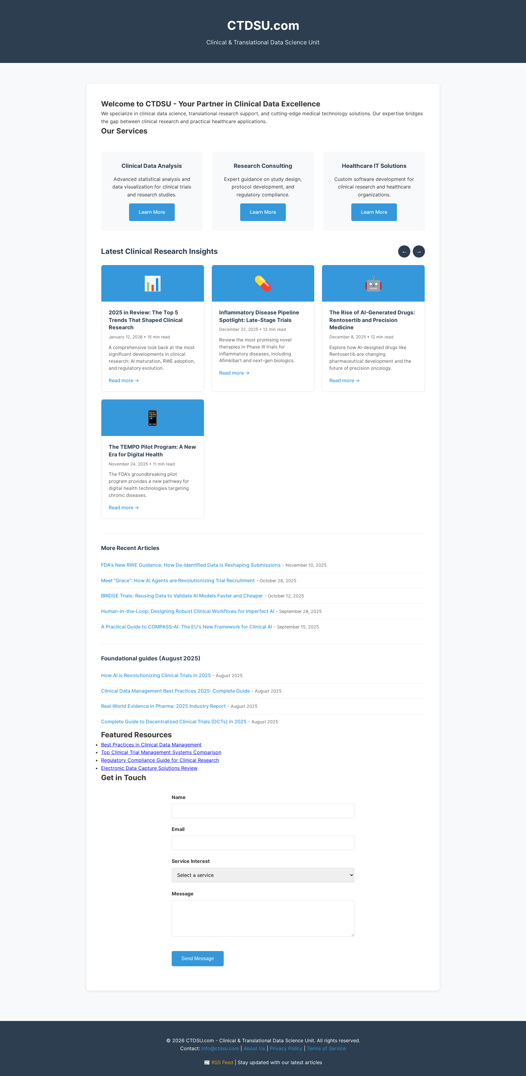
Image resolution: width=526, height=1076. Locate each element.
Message (183, 894)
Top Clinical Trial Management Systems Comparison (161, 752)
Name (179, 797)
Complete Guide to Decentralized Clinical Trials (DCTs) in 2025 (174, 721)
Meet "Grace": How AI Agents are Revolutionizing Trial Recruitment (178, 580)
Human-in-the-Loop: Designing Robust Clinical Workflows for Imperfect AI (187, 611)
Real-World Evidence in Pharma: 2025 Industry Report (163, 706)
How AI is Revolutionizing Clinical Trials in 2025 (156, 675)
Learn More (152, 212)
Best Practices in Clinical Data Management (151, 745)
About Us (254, 1048)
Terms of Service (326, 1048)
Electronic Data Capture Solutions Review (149, 768)
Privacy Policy (286, 1048)
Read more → (124, 380)
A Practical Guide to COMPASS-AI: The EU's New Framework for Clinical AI (186, 627)
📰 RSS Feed (218, 1062)
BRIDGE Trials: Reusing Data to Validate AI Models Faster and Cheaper (182, 596)
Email (178, 829)
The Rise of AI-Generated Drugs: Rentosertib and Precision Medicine (372, 319)
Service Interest (191, 861)
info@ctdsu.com (220, 1048)
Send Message (197, 958)
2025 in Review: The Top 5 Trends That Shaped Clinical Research (146, 319)
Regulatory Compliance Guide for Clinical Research (160, 760)
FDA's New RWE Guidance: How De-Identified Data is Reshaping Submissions (191, 565)
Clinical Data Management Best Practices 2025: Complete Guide (175, 691)
